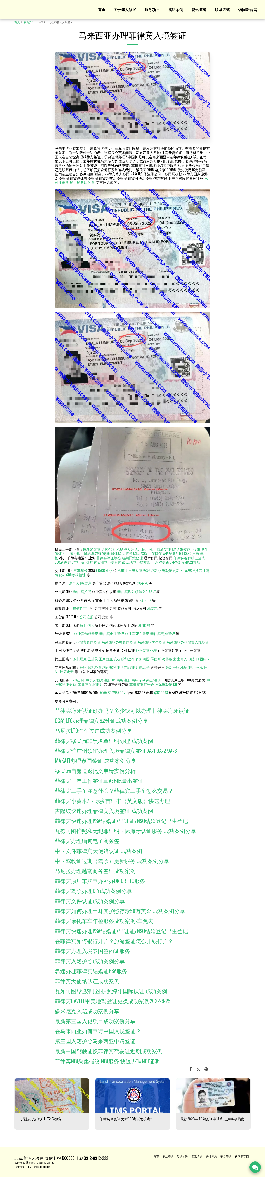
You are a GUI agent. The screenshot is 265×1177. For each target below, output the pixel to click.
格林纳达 (169, 658)
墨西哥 (156, 658)
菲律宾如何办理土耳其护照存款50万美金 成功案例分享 (120, 911)
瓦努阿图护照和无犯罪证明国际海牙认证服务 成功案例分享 (125, 830)
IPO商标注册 (121, 679)
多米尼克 (79, 658)
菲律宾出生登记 (111, 633)
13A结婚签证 (181, 549)
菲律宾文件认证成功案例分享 (90, 901)
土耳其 (182, 658)
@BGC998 (161, 692)
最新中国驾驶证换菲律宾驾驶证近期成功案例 (109, 1051)
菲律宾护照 (82, 591)
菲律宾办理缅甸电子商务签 (87, 840)
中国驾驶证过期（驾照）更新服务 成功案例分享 (112, 860)
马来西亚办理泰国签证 (119, 642)
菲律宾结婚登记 (86, 633)
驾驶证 (137, 570)
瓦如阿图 (143, 658)
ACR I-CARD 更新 (187, 553)
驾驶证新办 (152, 570)
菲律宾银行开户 (141, 684)
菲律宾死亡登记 (137, 633)
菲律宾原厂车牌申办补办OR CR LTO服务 (100, 881)
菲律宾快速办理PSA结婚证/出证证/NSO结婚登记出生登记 (121, 820)
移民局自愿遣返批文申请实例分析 (95, 770)
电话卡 (144, 667)
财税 (69, 182)
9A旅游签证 (92, 549)
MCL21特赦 (192, 562)
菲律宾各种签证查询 (189, 557)
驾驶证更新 (170, 570)
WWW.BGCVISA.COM (113, 692)
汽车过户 (124, 570)
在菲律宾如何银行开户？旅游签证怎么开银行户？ (114, 941)
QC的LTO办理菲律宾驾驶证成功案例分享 (101, 720)
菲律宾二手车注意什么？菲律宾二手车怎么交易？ (114, 790)
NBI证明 (78, 679)
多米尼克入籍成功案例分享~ (88, 1011)
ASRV (144, 553)
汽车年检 (80, 570)
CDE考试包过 (76, 574)
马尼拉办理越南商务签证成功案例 (95, 870)
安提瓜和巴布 (124, 658)
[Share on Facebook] (191, 1068)
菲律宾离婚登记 (162, 633)
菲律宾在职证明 (90, 684)
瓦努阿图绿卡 (199, 658)
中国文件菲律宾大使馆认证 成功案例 (98, 850)
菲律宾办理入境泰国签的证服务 (92, 950)
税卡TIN (146, 600)
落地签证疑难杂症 (140, 562)
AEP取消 (144, 625)
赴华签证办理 (146, 650)
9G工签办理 (72, 553)
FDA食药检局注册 (98, 679)
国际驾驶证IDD (166, 684)
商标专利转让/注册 (146, 679)
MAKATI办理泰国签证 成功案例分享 (95, 760)
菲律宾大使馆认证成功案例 (87, 981)
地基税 (142, 583)
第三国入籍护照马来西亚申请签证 (95, 1041)
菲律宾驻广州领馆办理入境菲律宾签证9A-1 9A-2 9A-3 (116, 750)
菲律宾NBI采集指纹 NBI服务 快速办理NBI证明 (107, 1061)
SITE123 (27, 1167)
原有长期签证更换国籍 (107, 562)
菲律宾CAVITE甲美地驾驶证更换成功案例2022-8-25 (113, 1001)
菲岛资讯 (29, 22)
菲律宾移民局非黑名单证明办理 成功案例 (104, 740)
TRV (193, 549)
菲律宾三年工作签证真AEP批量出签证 (99, 780)
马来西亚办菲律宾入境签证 (187, 642)
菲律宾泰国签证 (88, 642)
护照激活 (87, 667)
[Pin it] (206, 1068)
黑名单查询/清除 (97, 553)
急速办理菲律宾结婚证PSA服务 (91, 971)
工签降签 (155, 553)
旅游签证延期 (78, 562)
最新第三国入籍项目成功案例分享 (95, 1021)
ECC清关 (61, 562)
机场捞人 (123, 549)
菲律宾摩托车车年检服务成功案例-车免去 (104, 920)
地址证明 (187, 667)
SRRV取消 (177, 562)
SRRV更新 (162, 562)
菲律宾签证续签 (108, 557)
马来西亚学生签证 (151, 642)
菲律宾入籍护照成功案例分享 (90, 961)
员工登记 (87, 625)
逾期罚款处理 (132, 557)
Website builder (42, 1167)
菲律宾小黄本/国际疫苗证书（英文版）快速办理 (112, 800)
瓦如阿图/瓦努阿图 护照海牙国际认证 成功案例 (111, 991)
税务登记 (101, 667)
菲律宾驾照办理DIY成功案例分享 (93, 890)
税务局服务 (85, 182)
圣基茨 (92, 658)
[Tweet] (198, 1068)
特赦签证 (164, 549)
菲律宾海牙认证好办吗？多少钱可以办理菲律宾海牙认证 (122, 710)
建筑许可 (80, 608)
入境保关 (108, 549)
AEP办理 (169, 553)
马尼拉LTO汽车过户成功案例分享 (93, 730)
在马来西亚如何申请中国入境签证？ (98, 1031)
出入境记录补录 (143, 549)
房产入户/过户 (80, 583)
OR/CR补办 (104, 570)
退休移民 (118, 553)
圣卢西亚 (106, 658)
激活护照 (172, 667)
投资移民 (133, 553)
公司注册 (87, 616)
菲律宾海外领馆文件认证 (136, 591)
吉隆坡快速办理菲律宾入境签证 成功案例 (104, 810)
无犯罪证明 (129, 667)
